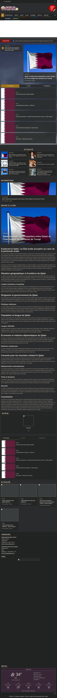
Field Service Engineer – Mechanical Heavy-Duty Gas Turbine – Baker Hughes (34, 116)
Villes (27, 15)
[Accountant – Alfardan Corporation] (8, 138)
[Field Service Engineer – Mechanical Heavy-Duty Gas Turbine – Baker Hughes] (8, 115)
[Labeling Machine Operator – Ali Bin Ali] (8, 104)
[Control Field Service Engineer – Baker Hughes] (8, 127)
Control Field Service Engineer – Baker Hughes (27, 127)
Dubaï (46, 696)
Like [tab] (29, 85)
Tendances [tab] (47, 85)
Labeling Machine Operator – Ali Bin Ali (25, 105)
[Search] (55, 15)
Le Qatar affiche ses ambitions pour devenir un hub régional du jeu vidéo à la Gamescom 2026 (17, 164)
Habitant (46, 15)
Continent (8, 18)
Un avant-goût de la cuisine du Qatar (45, 164)
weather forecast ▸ (28, 691)
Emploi (16, 15)
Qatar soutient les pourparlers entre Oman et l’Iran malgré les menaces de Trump (33, 41)
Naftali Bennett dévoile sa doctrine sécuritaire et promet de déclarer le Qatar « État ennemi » (17, 172)
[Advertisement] (28, 27)
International (9, 15)
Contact (27, 696)
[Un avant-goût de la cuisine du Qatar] (32, 163)
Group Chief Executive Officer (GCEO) (25, 94)
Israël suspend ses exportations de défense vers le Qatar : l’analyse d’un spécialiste (46, 156)
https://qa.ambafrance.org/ (8, 553)
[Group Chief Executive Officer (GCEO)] (8, 93)
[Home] (2, 15)
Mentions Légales (19, 696)
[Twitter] (28, 431)
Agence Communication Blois (37, 696)
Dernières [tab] (11, 85)
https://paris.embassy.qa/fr (8, 544)
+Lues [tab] (23, 438)
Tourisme (32, 15)
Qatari (34, 80)
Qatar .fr (12, 696)
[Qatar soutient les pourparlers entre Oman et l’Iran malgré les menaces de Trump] (40, 58)
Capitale (39, 15)
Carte (21, 15)
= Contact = (15, 18)
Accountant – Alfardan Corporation (24, 139)
